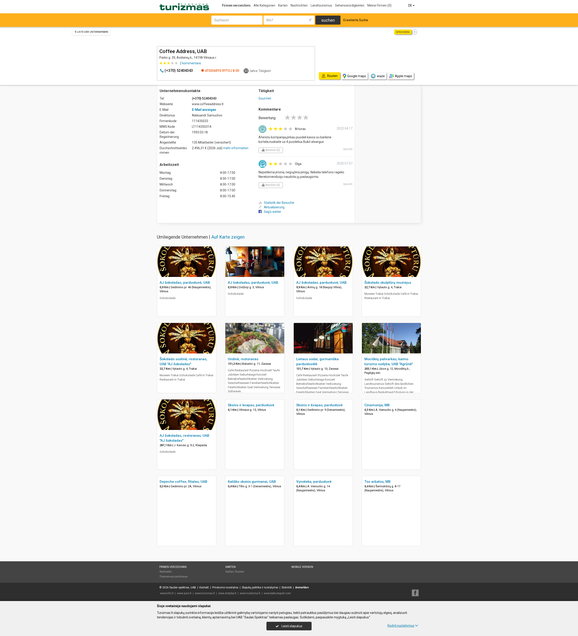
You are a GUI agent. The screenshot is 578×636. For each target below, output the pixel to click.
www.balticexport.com (277, 593)
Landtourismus (321, 5)
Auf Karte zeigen (228, 237)
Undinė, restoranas (243, 359)
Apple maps (403, 76)
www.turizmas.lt (205, 593)
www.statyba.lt (227, 593)
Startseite (165, 571)
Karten (283, 5)
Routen (239, 571)
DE (410, 5)
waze (381, 76)
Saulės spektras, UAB (182, 587)
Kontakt (204, 587)
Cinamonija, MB (377, 405)
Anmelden (302, 587)
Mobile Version (302, 567)
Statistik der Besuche (279, 202)
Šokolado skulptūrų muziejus (387, 283)
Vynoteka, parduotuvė (313, 482)
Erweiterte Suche (355, 20)
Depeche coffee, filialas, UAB (183, 482)
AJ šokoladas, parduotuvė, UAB (185, 283)
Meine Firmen (379, 5)
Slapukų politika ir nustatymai (260, 587)
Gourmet (265, 98)
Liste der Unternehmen (92, 31)
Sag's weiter (272, 212)
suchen (328, 20)
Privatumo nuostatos (225, 587)
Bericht (347, 149)
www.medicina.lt (250, 593)
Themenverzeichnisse (173, 576)
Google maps (356, 76)
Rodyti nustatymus (400, 625)
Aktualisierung (274, 207)
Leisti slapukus (291, 626)
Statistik (287, 587)
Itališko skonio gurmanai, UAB (252, 482)
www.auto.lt (184, 593)
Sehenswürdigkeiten (349, 5)
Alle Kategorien (264, 5)
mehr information (235, 148)
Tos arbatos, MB (377, 482)
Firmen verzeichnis (236, 5)
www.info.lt (167, 593)
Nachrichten (299, 5)
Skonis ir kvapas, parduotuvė (251, 405)
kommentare (190, 63)
